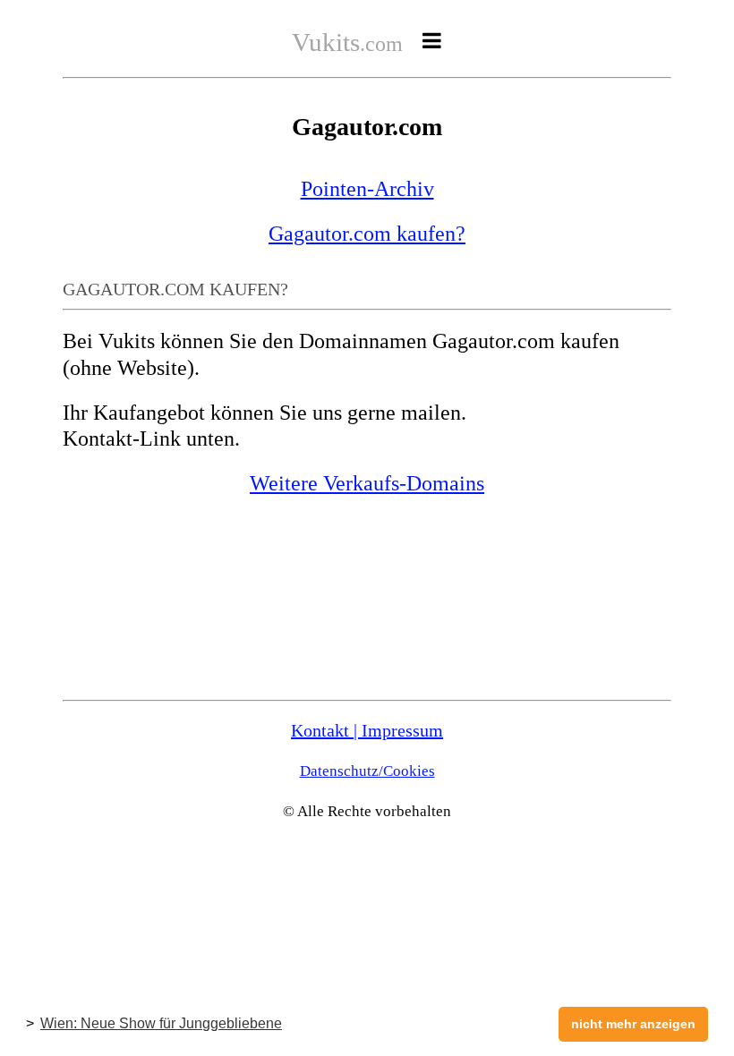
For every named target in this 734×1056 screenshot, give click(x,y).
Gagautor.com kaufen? (367, 233)
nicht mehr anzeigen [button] (633, 1024)
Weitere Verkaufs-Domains (367, 483)
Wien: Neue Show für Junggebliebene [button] (161, 1023)
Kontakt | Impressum (367, 730)
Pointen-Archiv (367, 188)
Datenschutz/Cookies (367, 770)
